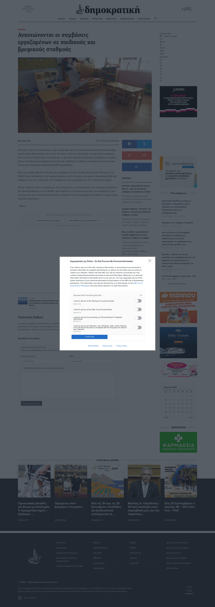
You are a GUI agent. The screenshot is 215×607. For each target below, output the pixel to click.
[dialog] (107, 303)
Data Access (107, 346)
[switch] (138, 301)
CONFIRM (89, 337)
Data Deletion (93, 346)
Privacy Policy (121, 346)
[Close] (150, 261)
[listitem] (107, 295)
